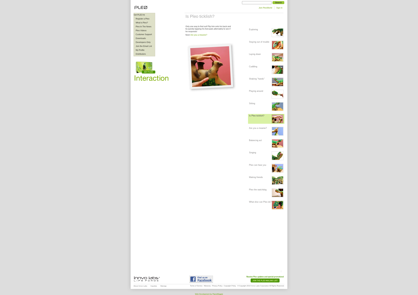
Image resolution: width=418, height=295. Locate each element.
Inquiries (154, 286)
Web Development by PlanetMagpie (209, 294)
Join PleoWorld (265, 8)
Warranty (207, 286)
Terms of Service (196, 286)
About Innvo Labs (140, 286)
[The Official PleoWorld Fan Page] (207, 279)
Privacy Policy (217, 286)
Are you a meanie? (198, 35)
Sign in (279, 8)
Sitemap (163, 286)
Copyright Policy (230, 286)
